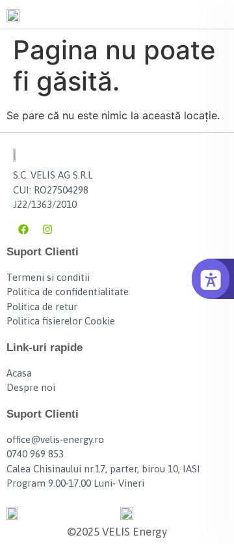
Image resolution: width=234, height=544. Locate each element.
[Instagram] (47, 229)
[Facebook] (23, 229)
